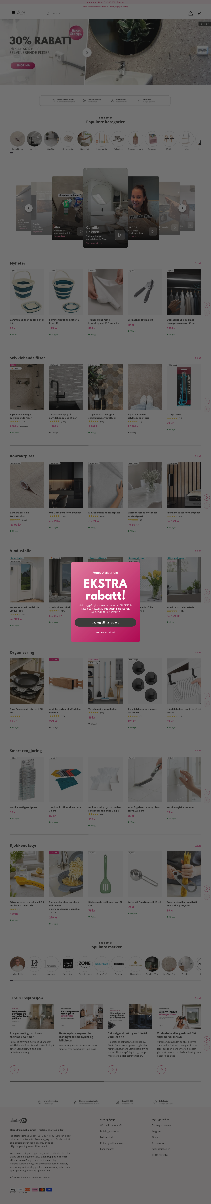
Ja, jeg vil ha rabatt (105, 622)
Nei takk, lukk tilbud (105, 632)
